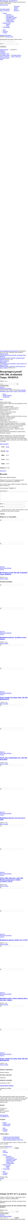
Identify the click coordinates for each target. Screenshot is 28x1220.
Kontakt (5, 1131)
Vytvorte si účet (9, 36)
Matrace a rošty (7, 1124)
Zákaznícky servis (6, 1085)
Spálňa (5, 351)
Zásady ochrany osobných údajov (11, 1138)
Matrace (8, 24)
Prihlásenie (3, 46)
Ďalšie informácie (7, 395)
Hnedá (7, 446)
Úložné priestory (10, 21)
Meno (2, 503)
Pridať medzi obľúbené (5, 388)
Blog (4, 1128)
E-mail (2, 506)
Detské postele (9, 20)
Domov (2, 351)
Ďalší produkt (3, 362)
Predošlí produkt (4, 353)
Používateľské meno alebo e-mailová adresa (11, 39)
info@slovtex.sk (4, 0)
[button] (4, 578)
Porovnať (2, 387)
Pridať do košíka (4, 385)
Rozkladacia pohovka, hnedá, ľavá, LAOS (13, 940)
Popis (4, 394)
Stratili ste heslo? (4, 49)
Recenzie (5, 1129)
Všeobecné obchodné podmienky (11, 1137)
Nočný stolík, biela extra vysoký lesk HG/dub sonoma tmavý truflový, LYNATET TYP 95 (11, 879)
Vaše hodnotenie (4, 488)
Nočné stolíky (6, 1125)
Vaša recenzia (4, 491)
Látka (7, 451)
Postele (9, 351)
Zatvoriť (2, 569)
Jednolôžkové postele (11, 17)
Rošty (7, 25)
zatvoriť (2, 1178)
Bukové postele (10, 16)
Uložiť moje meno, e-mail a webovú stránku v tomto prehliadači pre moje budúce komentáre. (14, 510)
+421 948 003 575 (12, 0)
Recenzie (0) (6, 396)
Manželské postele (10, 18)
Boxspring (8, 14)
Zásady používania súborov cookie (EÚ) (13, 1139)
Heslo (2, 43)
